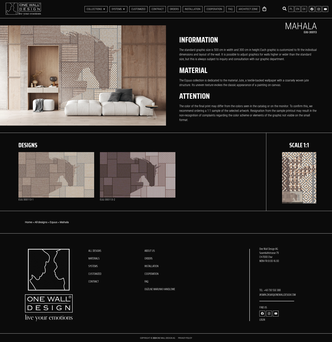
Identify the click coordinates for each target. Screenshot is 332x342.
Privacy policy (185, 338)
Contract (93, 281)
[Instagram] (318, 9)
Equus (53, 222)
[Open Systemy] (124, 9)
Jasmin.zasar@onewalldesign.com (277, 295)
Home (28, 222)
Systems (93, 266)
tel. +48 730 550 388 (270, 290)
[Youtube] (325, 9)
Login (262, 320)
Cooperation (151, 274)
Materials (94, 258)
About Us (149, 250)
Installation (151, 266)
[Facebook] (312, 9)
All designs (41, 222)
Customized (94, 274)
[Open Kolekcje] (104, 9)
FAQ (146, 281)
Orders (148, 258)
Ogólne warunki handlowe (159, 289)
